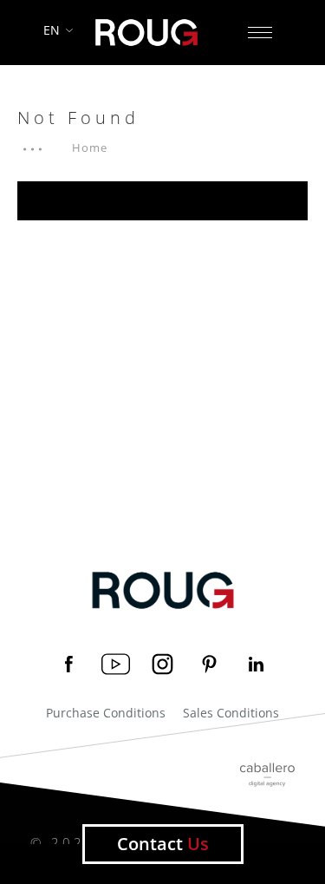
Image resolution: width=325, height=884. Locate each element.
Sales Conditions (231, 713)
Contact (163, 843)
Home (89, 147)
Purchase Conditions (106, 713)
